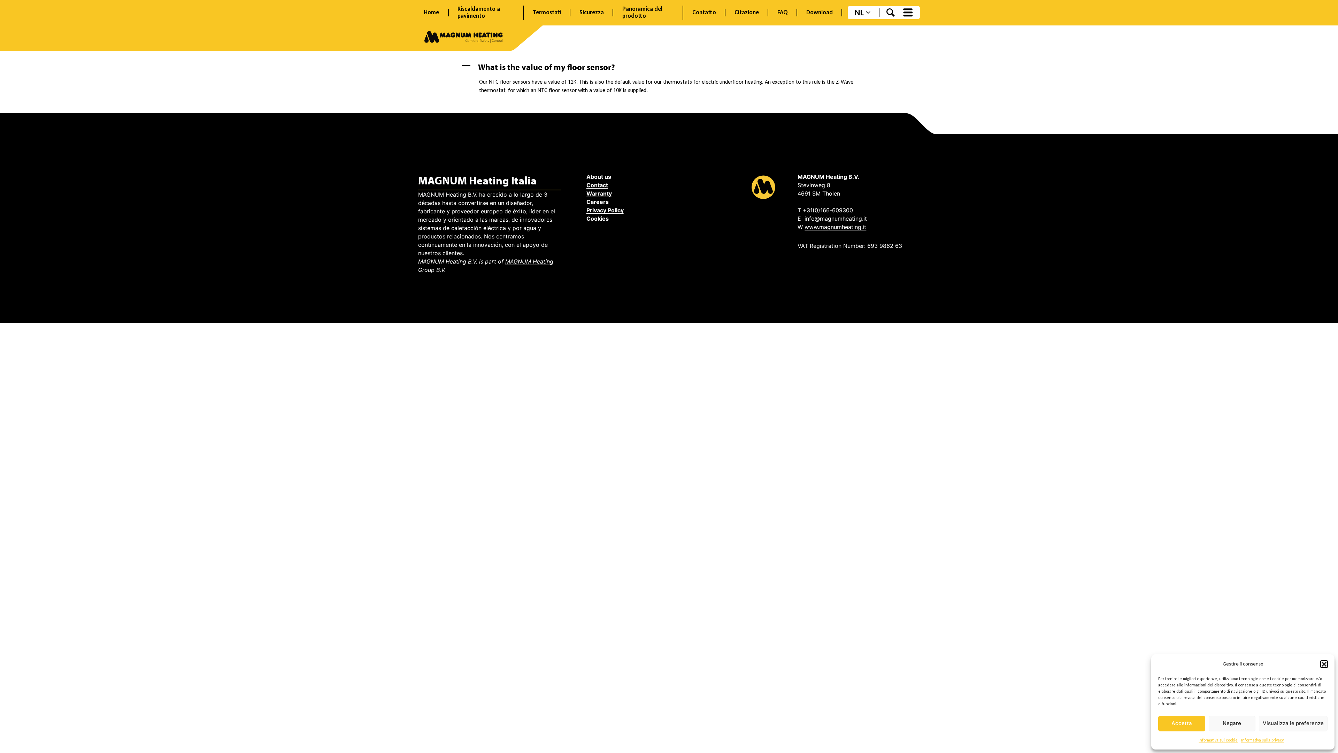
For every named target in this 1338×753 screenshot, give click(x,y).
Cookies (597, 218)
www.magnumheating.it (835, 226)
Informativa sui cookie (1218, 740)
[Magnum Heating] (463, 38)
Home (431, 12)
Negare (1232, 723)
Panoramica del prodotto (642, 13)
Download (819, 12)
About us (598, 176)
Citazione (747, 12)
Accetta (1181, 723)
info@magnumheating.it (836, 218)
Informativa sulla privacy (1262, 740)
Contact (597, 185)
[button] (1324, 664)
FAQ (782, 12)
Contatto (704, 12)
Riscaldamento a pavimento (478, 13)
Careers (597, 201)
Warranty (599, 193)
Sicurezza (591, 12)
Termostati (547, 12)
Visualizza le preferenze (1293, 723)
